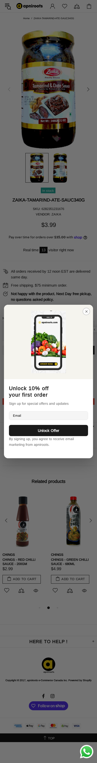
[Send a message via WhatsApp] (87, 752)
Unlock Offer (48, 430)
